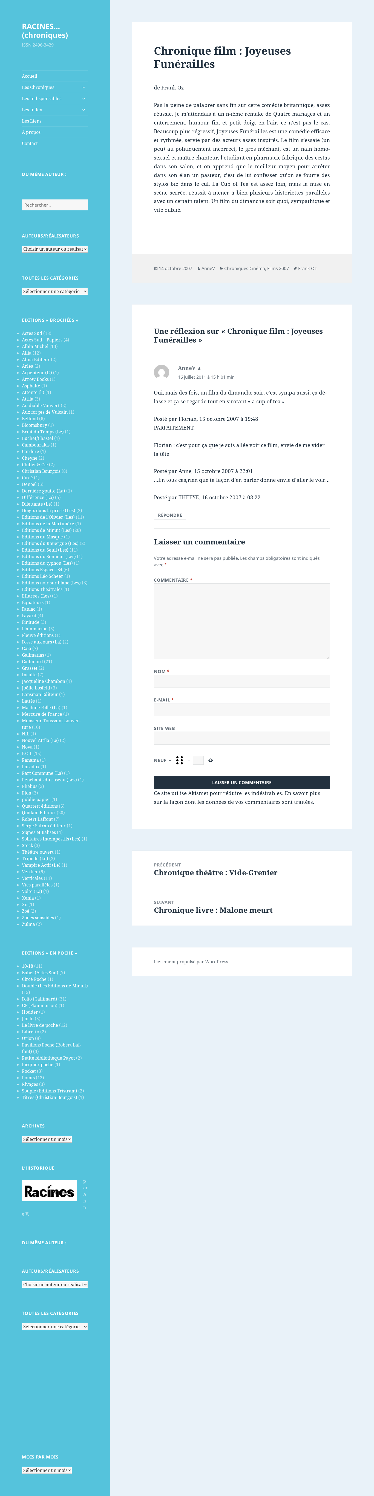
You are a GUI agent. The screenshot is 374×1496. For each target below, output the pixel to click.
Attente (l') (33, 392)
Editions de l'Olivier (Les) (48, 517)
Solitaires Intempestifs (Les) (51, 839)
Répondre (170, 515)
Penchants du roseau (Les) (49, 780)
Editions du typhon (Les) (47, 563)
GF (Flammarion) (39, 1005)
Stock (27, 845)
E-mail (164, 700)
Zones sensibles (38, 918)
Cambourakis (36, 445)
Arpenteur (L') (37, 373)
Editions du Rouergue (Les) (50, 543)
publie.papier (36, 799)
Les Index (32, 110)
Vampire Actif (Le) (41, 865)
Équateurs (33, 602)
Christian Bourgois (41, 471)
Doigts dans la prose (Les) (48, 511)
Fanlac (28, 609)
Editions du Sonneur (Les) (49, 556)
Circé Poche (34, 979)
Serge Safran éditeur (44, 826)
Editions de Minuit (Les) (47, 530)
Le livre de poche (40, 1025)
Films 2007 (278, 268)
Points (28, 1078)
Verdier (30, 872)
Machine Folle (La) (41, 707)
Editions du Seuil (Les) (45, 550)
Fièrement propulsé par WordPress (191, 962)
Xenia (28, 898)
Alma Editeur (36, 359)
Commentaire (173, 580)
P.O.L (27, 753)
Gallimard (32, 662)
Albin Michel (35, 346)
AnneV (208, 268)
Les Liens (31, 121)
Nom (161, 671)
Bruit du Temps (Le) (43, 432)
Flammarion (35, 629)
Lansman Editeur (40, 694)
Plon (26, 793)
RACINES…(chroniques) (45, 30)
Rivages (30, 1084)
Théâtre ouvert (38, 852)
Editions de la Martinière (48, 524)
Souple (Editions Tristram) (49, 1091)
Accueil (29, 76)
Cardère (30, 451)
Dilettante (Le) (37, 504)
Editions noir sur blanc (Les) (51, 583)
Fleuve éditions (38, 635)
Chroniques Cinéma (244, 268)
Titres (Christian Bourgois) (49, 1097)
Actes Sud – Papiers (42, 340)
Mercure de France (42, 714)
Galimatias (33, 655)
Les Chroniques (38, 87)
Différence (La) (38, 497)
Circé (27, 478)
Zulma (28, 924)
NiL (25, 734)
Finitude (30, 622)
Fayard (29, 616)
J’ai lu (28, 1019)
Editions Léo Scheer (42, 576)
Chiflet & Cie (35, 465)
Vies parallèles (37, 885)
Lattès (28, 701)
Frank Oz (307, 268)
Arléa (27, 366)
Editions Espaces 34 (42, 570)
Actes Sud (32, 333)
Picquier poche (37, 1065)
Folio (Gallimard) (39, 999)
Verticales (32, 878)
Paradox (30, 767)
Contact (30, 143)
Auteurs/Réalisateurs (50, 236)
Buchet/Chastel (37, 438)
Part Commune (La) (42, 773)
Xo (24, 904)
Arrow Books (35, 379)
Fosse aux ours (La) (42, 642)
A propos (31, 132)
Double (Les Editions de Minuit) (55, 986)
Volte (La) (32, 891)
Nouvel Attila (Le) (40, 740)
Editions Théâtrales (42, 589)
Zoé (25, 911)
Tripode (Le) (35, 859)
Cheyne (30, 458)
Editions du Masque (42, 537)
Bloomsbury (34, 425)
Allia (26, 353)
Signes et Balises (39, 832)
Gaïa (26, 648)
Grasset (30, 668)
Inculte (29, 675)
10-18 (27, 966)
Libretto (30, 1032)
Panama (30, 760)
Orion (28, 1038)
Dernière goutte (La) (43, 491)
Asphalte (31, 386)
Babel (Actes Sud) (40, 973)
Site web (164, 728)
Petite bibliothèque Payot (48, 1058)
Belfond (30, 419)
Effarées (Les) (36, 596)
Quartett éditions (40, 806)
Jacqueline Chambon (43, 681)
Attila (27, 399)
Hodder (30, 1012)
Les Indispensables (41, 98)
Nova (27, 747)
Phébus (29, 786)
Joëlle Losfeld (36, 688)
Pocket (29, 1071)
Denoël (29, 484)
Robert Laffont (37, 819)
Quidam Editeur (39, 813)
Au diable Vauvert (41, 405)
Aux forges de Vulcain (45, 412)
